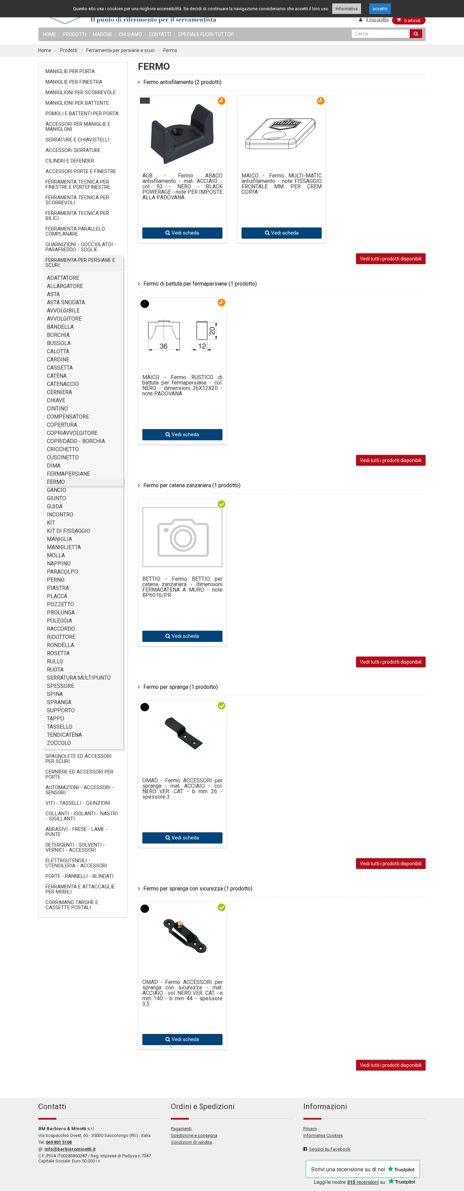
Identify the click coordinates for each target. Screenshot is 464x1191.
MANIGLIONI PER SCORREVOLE (81, 92)
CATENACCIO (63, 384)
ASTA (53, 294)
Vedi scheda (184, 233)
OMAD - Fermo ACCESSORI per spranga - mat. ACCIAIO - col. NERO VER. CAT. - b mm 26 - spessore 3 (182, 789)
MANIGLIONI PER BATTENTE (77, 103)
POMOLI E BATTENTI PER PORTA (82, 113)
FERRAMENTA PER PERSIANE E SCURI (80, 262)
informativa (347, 8)
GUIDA (55, 506)
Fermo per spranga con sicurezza (197, 888)
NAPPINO (59, 563)
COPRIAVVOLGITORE (72, 433)
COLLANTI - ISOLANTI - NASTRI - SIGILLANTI (82, 816)
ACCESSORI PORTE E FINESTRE (81, 171)
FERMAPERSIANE (68, 474)
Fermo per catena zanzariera (191, 485)
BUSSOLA (59, 343)
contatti (160, 34)
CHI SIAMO (130, 34)
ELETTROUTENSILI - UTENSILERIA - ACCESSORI (76, 863)
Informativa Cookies (323, 1135)
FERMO (56, 482)
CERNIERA (59, 392)
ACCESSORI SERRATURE (73, 150)
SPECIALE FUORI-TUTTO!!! (206, 34)
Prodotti (74, 34)
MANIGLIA (59, 539)
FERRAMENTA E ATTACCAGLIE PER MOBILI (80, 889)
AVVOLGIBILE (63, 310)
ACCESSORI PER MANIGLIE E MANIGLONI (78, 126)
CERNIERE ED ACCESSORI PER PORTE (79, 774)
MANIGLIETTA (64, 547)
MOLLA (56, 555)
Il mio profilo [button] (377, 19)
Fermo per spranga (180, 687)
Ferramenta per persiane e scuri (120, 50)
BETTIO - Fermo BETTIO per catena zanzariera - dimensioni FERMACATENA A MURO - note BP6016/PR (182, 587)
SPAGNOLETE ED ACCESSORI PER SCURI (78, 758)
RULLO (55, 661)
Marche (102, 34)
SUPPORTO (61, 710)
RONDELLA (60, 645)
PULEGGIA (59, 620)
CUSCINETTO (63, 457)
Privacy (310, 1128)
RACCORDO (61, 629)
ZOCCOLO (59, 743)
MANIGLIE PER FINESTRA (74, 82)
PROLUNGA (61, 612)
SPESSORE (60, 686)
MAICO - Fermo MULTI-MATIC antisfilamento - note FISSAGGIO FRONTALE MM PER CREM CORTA (282, 184)
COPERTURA (62, 425)
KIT (51, 523)
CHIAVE (56, 400)
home (49, 34)
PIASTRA (58, 588)
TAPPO (55, 718)
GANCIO (56, 490)
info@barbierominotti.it (69, 1149)
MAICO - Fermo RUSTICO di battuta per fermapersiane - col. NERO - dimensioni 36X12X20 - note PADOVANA (182, 385)
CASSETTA (60, 367)
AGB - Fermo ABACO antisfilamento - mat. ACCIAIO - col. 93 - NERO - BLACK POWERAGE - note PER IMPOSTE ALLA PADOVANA (182, 186)
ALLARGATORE (65, 286)
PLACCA (57, 596)
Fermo (170, 50)
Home (44, 50)
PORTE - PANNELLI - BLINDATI (79, 876)
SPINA (55, 694)
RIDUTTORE (61, 637)
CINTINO (57, 408)
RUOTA (55, 669)
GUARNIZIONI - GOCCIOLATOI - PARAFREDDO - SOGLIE (81, 247)
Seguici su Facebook (330, 1149)
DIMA (53, 465)
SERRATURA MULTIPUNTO (79, 678)
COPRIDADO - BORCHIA (76, 441)
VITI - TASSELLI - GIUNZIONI (78, 803)
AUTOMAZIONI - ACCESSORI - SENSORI (80, 790)
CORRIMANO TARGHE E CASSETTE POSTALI (72, 905)
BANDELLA (60, 327)
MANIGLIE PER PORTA (70, 71)
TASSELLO (59, 727)
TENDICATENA (64, 735)
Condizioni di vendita (191, 1142)
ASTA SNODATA (66, 302)
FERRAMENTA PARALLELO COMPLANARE (75, 231)
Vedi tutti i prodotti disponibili (391, 258)
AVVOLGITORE (64, 319)
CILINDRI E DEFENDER (70, 161)
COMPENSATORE (68, 416)
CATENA (57, 376)
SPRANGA (59, 702)
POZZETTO (60, 604)
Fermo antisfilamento (182, 82)
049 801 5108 (59, 1142)
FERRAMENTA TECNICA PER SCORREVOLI (77, 200)
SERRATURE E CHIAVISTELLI (77, 140)
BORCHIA (58, 335)
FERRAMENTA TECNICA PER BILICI (77, 215)
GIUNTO (56, 498)
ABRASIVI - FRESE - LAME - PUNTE (77, 831)
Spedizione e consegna (194, 1135)
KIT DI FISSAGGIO (68, 531)
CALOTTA (58, 351)
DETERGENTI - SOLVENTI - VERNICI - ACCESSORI (75, 847)
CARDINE (58, 359)
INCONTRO (60, 514)
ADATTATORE (63, 278)
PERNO (56, 580)
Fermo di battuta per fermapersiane (200, 283)
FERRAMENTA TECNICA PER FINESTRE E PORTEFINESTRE (78, 184)
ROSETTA (58, 653)
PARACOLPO (62, 571)
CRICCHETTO (63, 449)
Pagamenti (181, 1128)
